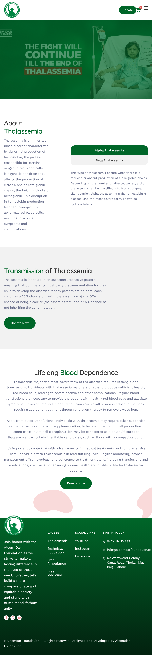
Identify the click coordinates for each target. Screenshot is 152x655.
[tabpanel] (109, 186)
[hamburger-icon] (146, 8)
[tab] (109, 150)
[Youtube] (19, 617)
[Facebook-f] (6, 617)
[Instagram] (12, 617)
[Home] (12, 9)
